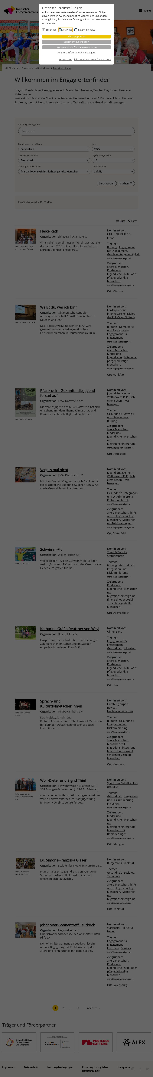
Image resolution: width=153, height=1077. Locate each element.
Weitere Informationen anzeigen (76, 52)
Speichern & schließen (76, 41)
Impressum (65, 59)
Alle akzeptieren (76, 36)
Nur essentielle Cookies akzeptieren (76, 47)
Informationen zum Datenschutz (92, 59)
